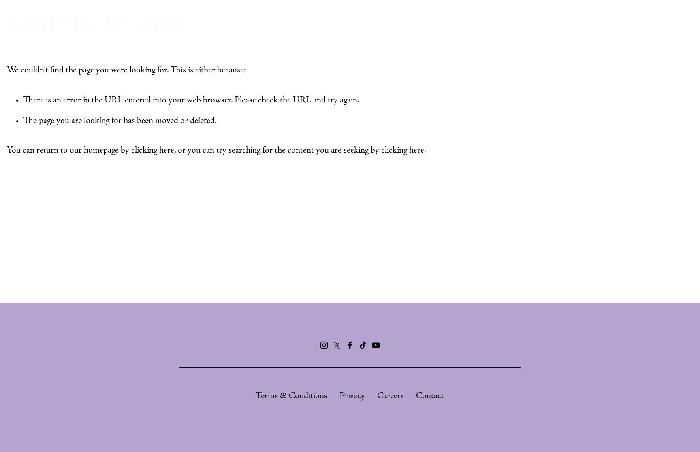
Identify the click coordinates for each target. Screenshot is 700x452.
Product (636, 23)
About (407, 23)
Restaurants (462, 23)
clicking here (152, 150)
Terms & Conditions (291, 396)
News (680, 23)
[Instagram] (324, 345)
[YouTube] (376, 345)
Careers (390, 396)
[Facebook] (350, 345)
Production (579, 23)
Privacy (352, 396)
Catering (521, 23)
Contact (430, 396)
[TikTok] (363, 345)
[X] (337, 345)
